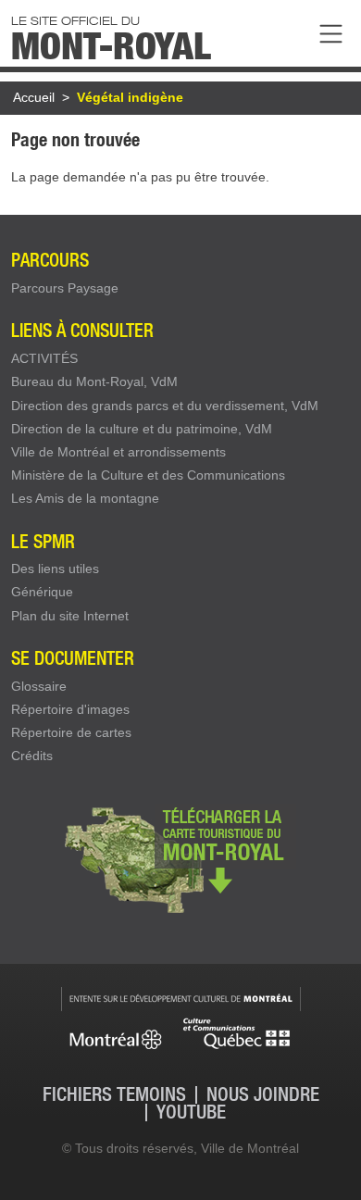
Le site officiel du (111, 36)
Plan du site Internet (70, 615)
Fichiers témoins (114, 1095)
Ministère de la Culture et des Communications (148, 475)
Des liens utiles (55, 568)
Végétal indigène (130, 97)
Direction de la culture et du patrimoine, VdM (141, 428)
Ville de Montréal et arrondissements (118, 451)
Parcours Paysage (64, 288)
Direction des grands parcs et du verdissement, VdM (164, 405)
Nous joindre (262, 1095)
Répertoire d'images (70, 709)
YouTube (191, 1112)
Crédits (32, 755)
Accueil (34, 97)
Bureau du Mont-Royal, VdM (94, 381)
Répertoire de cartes (71, 732)
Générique (42, 591)
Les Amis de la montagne (85, 498)
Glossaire (39, 686)
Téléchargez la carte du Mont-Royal (180, 858)
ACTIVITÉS (44, 358)
